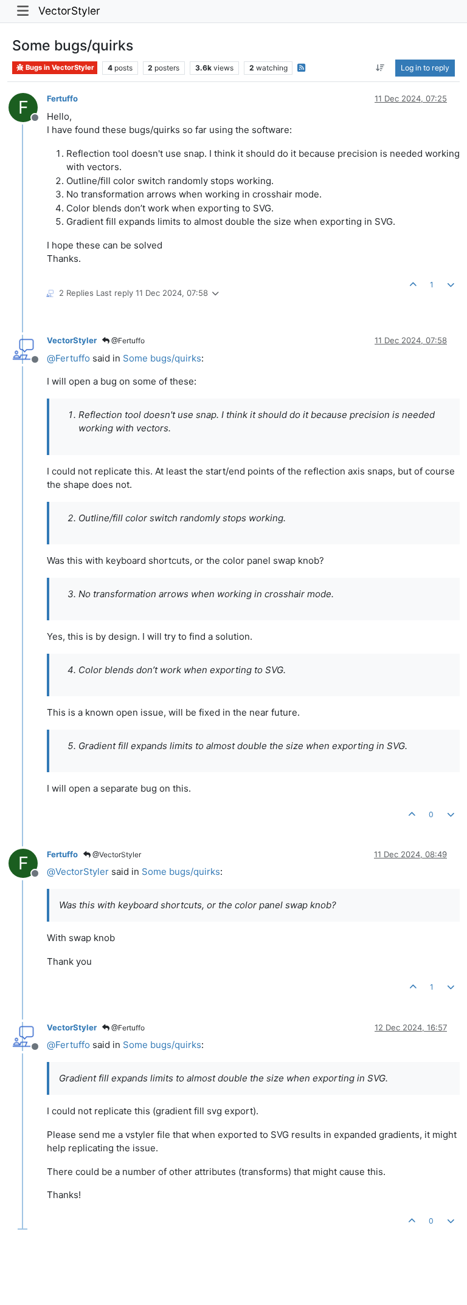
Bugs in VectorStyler (59, 67)
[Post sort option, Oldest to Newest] (380, 68)
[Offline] (28, 348)
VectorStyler (69, 10)
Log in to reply (425, 67)
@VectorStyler (116, 854)
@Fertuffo (127, 340)
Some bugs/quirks (162, 358)
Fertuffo (62, 98)
